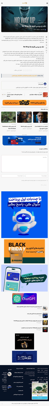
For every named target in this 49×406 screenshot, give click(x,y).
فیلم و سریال (34, 22)
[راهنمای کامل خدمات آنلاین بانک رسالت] (45, 315)
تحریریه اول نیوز (45, 130)
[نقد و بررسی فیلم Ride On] (24, 117)
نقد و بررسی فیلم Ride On (26, 126)
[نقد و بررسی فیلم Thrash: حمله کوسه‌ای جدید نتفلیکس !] (45, 329)
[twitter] (46, 40)
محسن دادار (42, 29)
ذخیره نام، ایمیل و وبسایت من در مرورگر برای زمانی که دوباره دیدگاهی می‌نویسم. (33, 180)
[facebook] (46, 37)
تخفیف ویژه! (40, 397)
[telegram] (46, 45)
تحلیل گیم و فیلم (40, 22)
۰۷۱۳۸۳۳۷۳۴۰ (32, 384)
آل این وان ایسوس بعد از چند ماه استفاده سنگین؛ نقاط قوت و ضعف (29, 306)
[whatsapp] (46, 51)
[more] (46, 52)
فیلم (29, 37)
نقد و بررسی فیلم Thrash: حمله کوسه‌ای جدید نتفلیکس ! (31, 328)
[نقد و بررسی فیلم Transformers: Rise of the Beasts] (8, 117)
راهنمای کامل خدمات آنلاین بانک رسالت (34, 314)
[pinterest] (46, 42)
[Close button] (47, 382)
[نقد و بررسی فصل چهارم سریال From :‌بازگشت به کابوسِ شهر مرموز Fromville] (45, 322)
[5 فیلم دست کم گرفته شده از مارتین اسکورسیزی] (40, 117)
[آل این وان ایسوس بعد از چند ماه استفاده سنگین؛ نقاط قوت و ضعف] (45, 308)
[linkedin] (46, 48)
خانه (45, 22)
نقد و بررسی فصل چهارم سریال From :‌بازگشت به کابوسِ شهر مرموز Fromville (28, 321)
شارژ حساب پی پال (19, 368)
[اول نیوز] (24, 3)
